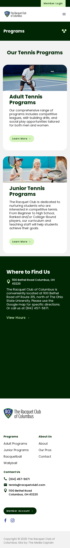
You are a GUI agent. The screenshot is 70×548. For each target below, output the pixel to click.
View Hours (18, 317)
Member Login (53, 3)
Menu (64, 14)
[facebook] (5, 520)
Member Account (20, 511)
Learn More (21, 138)
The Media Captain (41, 543)
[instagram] (12, 520)
